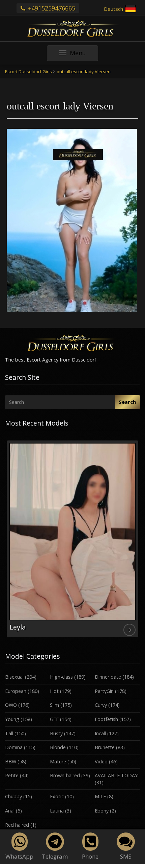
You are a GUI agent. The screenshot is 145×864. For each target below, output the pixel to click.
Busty (56, 733)
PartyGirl (104, 691)
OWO (11, 705)
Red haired (17, 825)
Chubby (13, 796)
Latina (57, 810)
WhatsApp (19, 856)
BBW (10, 761)
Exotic (57, 796)
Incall (100, 733)
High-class (61, 677)
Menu (83, 54)
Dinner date (108, 677)
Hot (54, 691)
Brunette (105, 747)
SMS (126, 856)
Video (101, 761)
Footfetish (106, 719)
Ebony (102, 810)
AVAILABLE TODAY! (117, 775)
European (15, 691)
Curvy (101, 705)
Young (12, 719)
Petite (12, 775)
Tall (9, 733)
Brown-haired (65, 775)
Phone (90, 856)
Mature (58, 761)
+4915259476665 (50, 8)
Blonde (58, 747)
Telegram (55, 856)
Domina (14, 747)
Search (127, 402)
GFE (54, 719)
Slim (54, 705)
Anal (9, 810)
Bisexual (14, 677)
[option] (72, 538)
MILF (100, 796)
